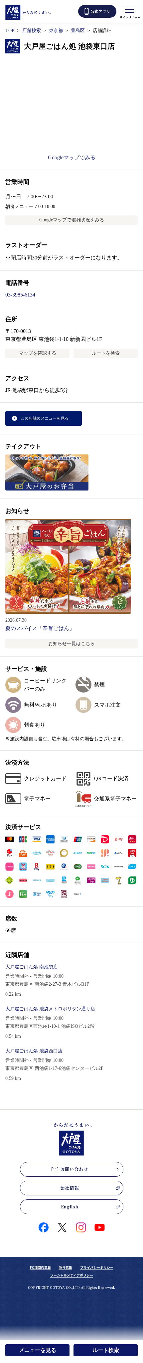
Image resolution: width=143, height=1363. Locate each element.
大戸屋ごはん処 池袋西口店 (34, 1050)
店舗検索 (31, 30)
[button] (9, 839)
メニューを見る (37, 1350)
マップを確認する (37, 353)
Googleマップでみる (71, 157)
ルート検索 (105, 1350)
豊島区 (78, 30)
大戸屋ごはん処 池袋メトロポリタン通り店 (50, 1008)
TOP (9, 30)
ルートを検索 (106, 353)
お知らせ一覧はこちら (71, 643)
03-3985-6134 (20, 295)
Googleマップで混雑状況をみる (71, 219)
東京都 (56, 30)
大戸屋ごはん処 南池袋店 (31, 966)
